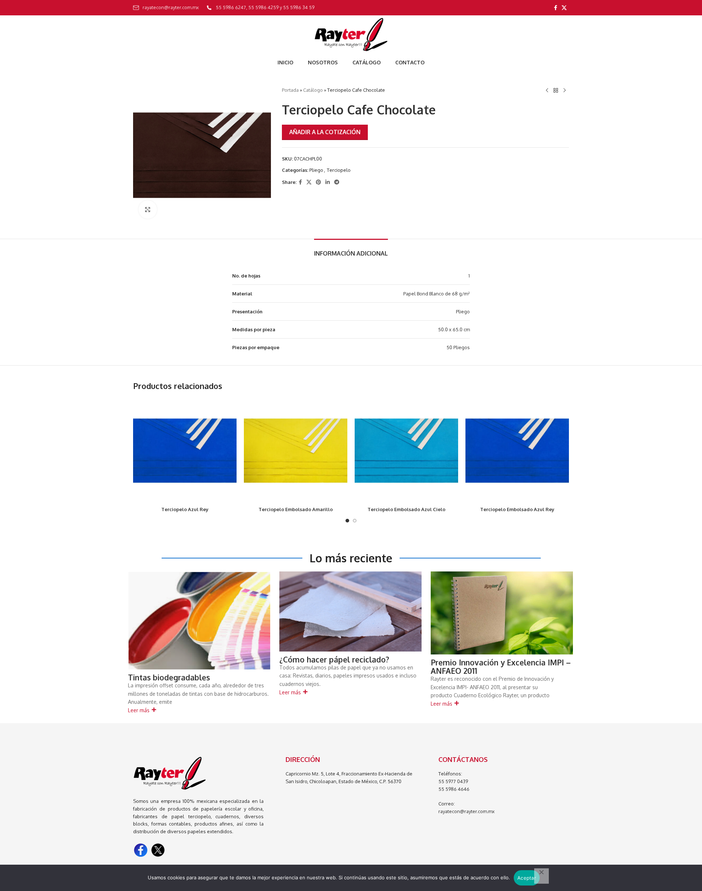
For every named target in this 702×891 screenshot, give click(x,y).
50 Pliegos (458, 347)
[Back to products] (555, 90)
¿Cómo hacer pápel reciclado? (334, 659)
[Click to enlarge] (148, 209)
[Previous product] (547, 90)
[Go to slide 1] (347, 520)
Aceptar (526, 878)
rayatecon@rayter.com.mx (466, 811)
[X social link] (564, 8)
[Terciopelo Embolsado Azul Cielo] (406, 450)
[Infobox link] (166, 8)
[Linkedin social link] (327, 182)
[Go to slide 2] (354, 520)
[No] (541, 876)
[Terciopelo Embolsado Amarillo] (295, 450)
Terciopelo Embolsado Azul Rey (517, 509)
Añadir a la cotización (325, 132)
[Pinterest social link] (318, 182)
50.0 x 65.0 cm (454, 329)
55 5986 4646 (453, 789)
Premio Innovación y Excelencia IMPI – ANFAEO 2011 (501, 666)
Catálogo (313, 90)
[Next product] (564, 90)
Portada (290, 90)
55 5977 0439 (453, 781)
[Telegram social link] (336, 182)
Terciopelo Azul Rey (184, 509)
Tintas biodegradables (169, 677)
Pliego (316, 170)
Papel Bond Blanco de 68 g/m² (436, 294)
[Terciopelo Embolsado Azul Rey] (517, 450)
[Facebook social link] (555, 8)
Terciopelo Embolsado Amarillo (295, 509)
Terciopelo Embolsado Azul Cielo (406, 509)
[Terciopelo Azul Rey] (185, 450)
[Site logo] (351, 34)
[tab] (351, 250)
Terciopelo (339, 170)
